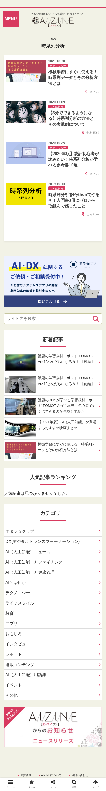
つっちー (92, 214)
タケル (94, 91)
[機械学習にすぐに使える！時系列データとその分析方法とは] (65, 629)
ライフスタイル (19, 603)
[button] (96, 318)
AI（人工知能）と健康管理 (30, 572)
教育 (9, 613)
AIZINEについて (51, 775)
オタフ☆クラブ (19, 531)
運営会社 (25, 775)
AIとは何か (15, 582)
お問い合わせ (79, 775)
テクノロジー (17, 593)
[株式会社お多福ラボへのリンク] (53, 303)
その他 (11, 695)
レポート (13, 654)
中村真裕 (92, 132)
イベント (13, 685)
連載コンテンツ (19, 664)
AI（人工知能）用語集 (25, 675)
